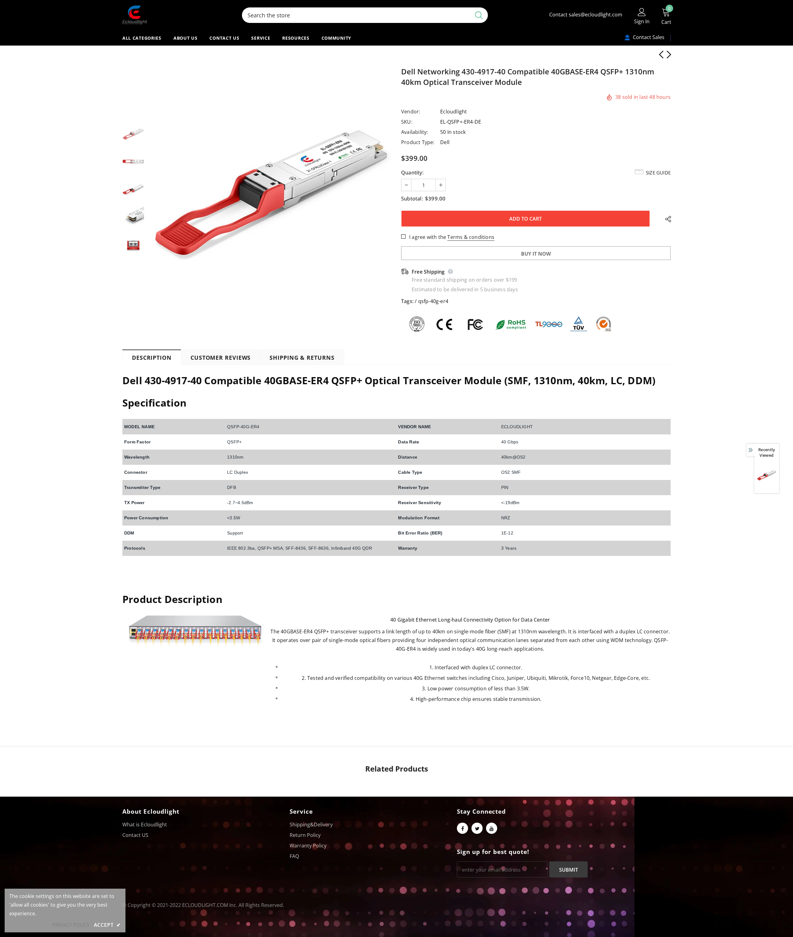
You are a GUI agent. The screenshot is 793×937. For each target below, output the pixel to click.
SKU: (406, 121)
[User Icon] (641, 11)
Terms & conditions (470, 237)
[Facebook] (462, 828)
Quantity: (412, 172)
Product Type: (418, 142)
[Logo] (177, 15)
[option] (271, 189)
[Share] (666, 219)
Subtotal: (412, 198)
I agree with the (427, 237)
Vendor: (410, 111)
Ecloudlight (453, 111)
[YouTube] (491, 828)
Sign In (642, 21)
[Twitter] (477, 828)
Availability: (414, 132)
